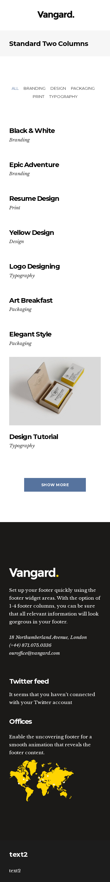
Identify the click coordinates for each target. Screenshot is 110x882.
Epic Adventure (34, 165)
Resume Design (34, 198)
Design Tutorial (33, 437)
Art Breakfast (31, 300)
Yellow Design (31, 232)
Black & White (32, 131)
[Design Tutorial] (55, 391)
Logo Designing (34, 266)
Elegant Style (30, 334)
